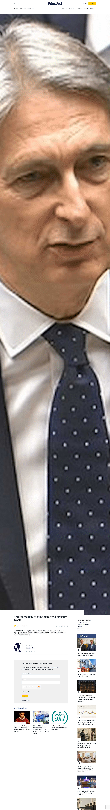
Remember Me (26, 691)
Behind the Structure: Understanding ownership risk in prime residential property (86, 698)
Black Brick (79, 626)
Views (18, 626)
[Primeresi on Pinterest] (64, 626)
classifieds (30, 8)
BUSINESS (71, 8)
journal (16, 8)
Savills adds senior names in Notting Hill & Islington (86, 654)
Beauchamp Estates (82, 622)
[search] (18, 3)
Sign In (85, 3)
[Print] (67, 626)
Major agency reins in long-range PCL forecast (86, 675)
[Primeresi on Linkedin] (59, 626)
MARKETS (64, 8)
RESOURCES (93, 8)
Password (24, 679)
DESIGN (86, 8)
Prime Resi (30, 648)
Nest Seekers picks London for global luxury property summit (86, 793)
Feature (16, 723)
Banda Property (81, 629)
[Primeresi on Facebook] (61, 626)
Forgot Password (25, 700)
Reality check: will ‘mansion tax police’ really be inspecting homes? (86, 745)
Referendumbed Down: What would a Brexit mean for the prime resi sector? (21, 728)
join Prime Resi (54, 667)
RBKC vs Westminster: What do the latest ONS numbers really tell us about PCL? (86, 722)
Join (92, 3)
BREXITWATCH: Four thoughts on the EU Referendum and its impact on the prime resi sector (41, 729)
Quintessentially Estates (83, 624)
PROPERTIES (79, 8)
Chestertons (80, 628)
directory (23, 8)
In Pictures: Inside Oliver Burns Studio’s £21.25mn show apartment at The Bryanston (85, 769)
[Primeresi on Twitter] (56, 626)
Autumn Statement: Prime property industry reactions (59, 727)
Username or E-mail (26, 673)
